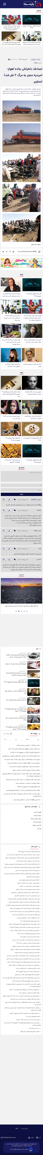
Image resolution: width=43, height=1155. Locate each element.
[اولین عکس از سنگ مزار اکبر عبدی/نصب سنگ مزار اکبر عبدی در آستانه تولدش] (11, 331)
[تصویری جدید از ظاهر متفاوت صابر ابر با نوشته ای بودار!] (32, 383)
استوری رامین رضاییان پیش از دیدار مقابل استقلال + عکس (25, 930)
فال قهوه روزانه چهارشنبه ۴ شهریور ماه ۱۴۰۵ (12, 439)
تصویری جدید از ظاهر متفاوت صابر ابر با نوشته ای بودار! (33, 393)
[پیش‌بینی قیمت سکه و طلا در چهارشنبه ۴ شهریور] (11, 451)
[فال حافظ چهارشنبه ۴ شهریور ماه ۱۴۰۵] (32, 429)
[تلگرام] (6, 251)
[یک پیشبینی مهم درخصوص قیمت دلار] (33, 701)
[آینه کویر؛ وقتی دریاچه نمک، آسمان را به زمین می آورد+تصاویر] (21, 591)
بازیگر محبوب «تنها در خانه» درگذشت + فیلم (29, 883)
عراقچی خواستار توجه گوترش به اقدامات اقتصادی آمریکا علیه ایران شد (22, 874)
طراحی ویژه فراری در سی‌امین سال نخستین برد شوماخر (26, 946)
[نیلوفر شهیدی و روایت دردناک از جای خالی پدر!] (11, 407)
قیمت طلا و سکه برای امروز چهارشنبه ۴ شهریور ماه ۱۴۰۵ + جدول (16, 728)
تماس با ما (24, 1129)
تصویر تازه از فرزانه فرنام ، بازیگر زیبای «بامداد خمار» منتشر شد (32, 341)
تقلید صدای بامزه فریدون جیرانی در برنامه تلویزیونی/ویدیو (23, 790)
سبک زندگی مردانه (36, 819)
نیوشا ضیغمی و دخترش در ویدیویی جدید (28, 783)
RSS (17, 1129)
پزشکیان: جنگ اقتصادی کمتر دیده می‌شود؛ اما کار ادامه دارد (25, 912)
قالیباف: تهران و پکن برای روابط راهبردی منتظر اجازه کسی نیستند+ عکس (22, 867)
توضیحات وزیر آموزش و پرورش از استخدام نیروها (27, 953)
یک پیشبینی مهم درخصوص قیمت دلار (16, 700)
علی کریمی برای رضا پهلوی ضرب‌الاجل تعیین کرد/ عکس (24, 749)
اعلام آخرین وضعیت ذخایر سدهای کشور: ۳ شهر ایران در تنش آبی (23, 956)
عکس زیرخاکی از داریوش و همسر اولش (32, 365)
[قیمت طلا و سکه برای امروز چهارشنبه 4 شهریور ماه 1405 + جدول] (33, 728)
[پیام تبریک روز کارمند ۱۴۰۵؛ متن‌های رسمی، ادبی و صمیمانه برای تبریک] (31, 36)
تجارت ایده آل (37, 822)
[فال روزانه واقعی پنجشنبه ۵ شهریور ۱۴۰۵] (31, 20)
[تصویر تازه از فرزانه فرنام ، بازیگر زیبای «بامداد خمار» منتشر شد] (32, 331)
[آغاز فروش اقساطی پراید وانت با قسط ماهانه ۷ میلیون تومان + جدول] (33, 656)
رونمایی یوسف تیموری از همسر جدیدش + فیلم (26, 770)
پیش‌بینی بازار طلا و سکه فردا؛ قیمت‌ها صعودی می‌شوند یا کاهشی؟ (16, 674)
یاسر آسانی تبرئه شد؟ (34, 1028)
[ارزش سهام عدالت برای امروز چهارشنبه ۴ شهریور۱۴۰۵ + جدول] (33, 710)
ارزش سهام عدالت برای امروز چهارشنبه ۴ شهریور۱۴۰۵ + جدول (15, 710)
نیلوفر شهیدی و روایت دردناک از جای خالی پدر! (11, 417)
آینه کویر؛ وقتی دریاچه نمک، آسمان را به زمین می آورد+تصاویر (21, 606)
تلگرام (32, 1138)
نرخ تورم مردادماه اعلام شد (33, 877)
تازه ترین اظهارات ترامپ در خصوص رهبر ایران (15, 692)
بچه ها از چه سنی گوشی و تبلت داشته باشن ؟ (28, 861)
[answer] (15, 499)
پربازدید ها (34, 734)
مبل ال (39, 829)
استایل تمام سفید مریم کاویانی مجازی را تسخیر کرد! (33, 417)
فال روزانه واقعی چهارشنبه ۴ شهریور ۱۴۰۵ (33, 461)
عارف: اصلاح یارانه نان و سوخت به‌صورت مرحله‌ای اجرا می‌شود (24, 902)
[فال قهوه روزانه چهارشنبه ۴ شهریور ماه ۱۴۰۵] (11, 429)
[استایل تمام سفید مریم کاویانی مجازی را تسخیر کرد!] (32, 407)
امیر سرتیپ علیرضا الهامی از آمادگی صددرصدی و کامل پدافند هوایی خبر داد (21, 978)
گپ (40, 1138)
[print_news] (13, 251)
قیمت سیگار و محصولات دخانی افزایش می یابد (28, 968)
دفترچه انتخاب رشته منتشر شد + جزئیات (15, 664)
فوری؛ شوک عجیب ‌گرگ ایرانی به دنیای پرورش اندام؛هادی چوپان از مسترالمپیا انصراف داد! (11, 28)
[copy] (39, 252)
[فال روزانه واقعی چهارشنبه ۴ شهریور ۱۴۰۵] (32, 451)
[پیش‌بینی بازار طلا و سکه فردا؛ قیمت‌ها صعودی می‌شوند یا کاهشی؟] (33, 674)
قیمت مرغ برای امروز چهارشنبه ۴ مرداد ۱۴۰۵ (28, 934)
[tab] (27, 611)
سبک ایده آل (37, 815)
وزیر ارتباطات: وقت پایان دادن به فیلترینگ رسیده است (26, 915)
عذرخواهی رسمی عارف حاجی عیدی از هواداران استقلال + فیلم (24, 965)
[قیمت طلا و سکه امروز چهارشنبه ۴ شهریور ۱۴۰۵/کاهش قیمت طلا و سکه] (11, 36)
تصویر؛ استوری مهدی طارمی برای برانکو (30, 1031)
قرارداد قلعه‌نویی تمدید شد (33, 1016)
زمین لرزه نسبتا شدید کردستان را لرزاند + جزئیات (28, 1020)
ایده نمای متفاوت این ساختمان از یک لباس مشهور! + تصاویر (25, 1013)
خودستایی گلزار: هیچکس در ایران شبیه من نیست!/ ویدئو (23, 780)
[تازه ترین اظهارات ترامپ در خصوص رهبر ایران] (33, 692)
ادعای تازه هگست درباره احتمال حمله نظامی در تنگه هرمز (25, 893)
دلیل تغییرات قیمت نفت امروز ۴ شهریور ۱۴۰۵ (28, 972)
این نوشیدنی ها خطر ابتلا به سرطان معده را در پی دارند (26, 940)
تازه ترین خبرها (37, 825)
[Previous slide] (3, 590)
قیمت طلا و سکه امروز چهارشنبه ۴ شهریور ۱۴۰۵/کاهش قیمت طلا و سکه (11, 43)
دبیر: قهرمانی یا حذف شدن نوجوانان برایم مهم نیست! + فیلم (25, 990)
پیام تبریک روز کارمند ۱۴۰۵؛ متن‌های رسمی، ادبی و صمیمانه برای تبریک (32, 43)
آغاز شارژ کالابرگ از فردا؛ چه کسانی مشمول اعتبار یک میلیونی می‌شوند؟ (22, 864)
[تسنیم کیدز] (21, 263)
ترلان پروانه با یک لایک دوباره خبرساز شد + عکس (27, 871)
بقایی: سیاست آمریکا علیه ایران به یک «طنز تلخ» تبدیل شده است (23, 855)
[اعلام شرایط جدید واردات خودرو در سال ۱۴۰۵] (33, 719)
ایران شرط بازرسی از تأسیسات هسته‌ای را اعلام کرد (27, 896)
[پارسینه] (31, 4)
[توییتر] (3, 251)
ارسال (21, 494)
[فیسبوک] (10, 251)
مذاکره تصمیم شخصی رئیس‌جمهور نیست (29, 880)
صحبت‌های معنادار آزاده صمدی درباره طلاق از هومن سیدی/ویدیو (21, 756)
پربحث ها (6, 734)
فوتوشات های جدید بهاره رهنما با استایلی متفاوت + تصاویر (25, 949)
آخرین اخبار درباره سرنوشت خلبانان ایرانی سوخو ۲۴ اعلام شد (24, 927)
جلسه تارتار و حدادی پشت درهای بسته (30, 937)
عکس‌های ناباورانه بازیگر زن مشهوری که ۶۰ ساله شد (12, 365)
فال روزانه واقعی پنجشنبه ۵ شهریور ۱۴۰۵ (32, 27)
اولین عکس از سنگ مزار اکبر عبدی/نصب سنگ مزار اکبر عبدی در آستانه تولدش (11, 342)
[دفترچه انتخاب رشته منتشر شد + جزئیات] (33, 665)
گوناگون (38, 11)
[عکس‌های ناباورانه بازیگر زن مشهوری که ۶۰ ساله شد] (11, 355)
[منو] (4, 4)
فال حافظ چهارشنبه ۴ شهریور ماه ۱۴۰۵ (32, 439)
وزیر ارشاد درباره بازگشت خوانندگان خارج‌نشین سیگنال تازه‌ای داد (24, 899)
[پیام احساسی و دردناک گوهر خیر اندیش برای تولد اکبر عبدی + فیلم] (11, 285)
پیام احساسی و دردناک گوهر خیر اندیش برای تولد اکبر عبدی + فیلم (11, 295)
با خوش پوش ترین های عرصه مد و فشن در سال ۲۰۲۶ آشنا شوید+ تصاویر (21, 996)
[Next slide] (39, 590)
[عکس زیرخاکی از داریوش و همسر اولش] (32, 355)
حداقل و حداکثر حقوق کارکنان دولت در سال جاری (27, 975)
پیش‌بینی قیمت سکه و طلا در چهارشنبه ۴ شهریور (12, 461)
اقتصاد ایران (37, 812)
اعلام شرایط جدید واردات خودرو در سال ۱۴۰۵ (16, 719)
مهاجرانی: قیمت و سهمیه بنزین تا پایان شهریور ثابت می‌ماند (25, 908)
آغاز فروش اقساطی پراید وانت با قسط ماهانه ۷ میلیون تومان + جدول (16, 656)
